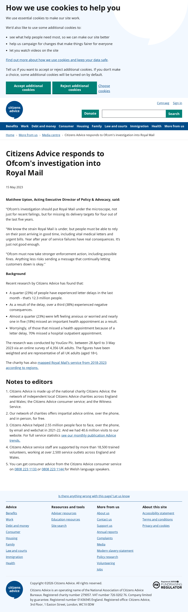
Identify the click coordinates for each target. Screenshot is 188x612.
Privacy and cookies (156, 526)
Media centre (51, 135)
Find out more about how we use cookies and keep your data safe (57, 60)
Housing (83, 126)
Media (101, 544)
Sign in (177, 103)
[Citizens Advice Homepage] (15, 110)
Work (25, 126)
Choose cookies (104, 88)
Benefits (12, 126)
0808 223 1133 (26, 469)
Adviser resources (63, 513)
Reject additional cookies (74, 88)
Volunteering (106, 563)
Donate (90, 113)
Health (157, 126)
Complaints (105, 538)
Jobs (100, 569)
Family (97, 126)
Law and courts (116, 126)
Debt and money (44, 126)
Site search (59, 526)
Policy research (107, 557)
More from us (174, 126)
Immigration (139, 126)
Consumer (66, 126)
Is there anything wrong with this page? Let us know (94, 496)
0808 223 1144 (53, 469)
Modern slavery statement (115, 551)
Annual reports (107, 532)
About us (103, 513)
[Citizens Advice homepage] (15, 590)
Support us (104, 526)
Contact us (104, 519)
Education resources (65, 519)
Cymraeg (163, 103)
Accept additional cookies (28, 88)
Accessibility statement (158, 513)
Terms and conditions (157, 519)
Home (10, 135)
